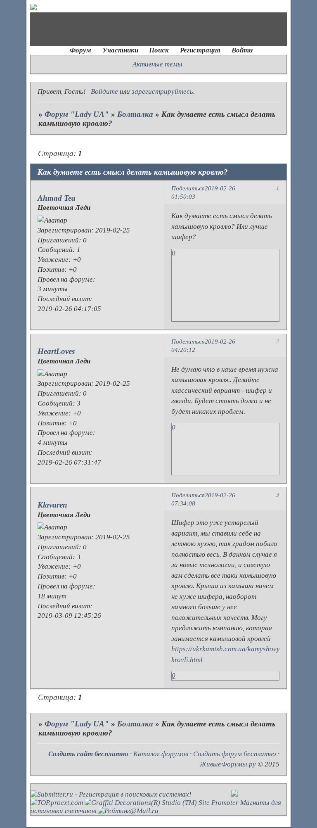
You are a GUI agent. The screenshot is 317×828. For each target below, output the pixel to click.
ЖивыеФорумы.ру (228, 764)
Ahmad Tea (57, 198)
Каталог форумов (160, 754)
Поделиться (188, 188)
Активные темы (157, 64)
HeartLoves (56, 351)
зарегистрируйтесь (162, 91)
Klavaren (52, 505)
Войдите (104, 91)
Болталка (135, 114)
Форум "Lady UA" (77, 114)
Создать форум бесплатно (234, 754)
